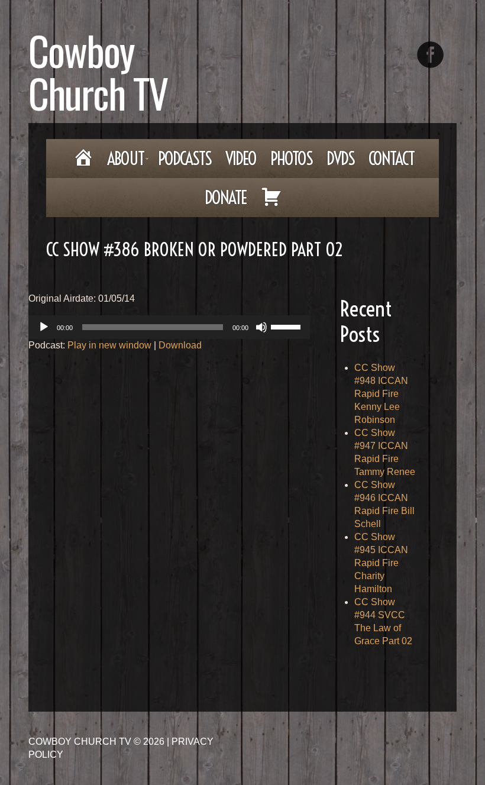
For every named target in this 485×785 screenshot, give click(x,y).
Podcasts (184, 158)
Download (180, 345)
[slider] (287, 326)
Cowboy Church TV (97, 71)
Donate (226, 197)
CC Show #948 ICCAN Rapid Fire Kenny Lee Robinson (381, 394)
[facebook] (430, 54)
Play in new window (109, 345)
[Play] (44, 327)
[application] (169, 327)
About (122, 162)
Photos (291, 158)
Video (240, 158)
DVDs (340, 158)
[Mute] (261, 327)
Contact (391, 158)
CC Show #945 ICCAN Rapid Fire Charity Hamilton (381, 563)
